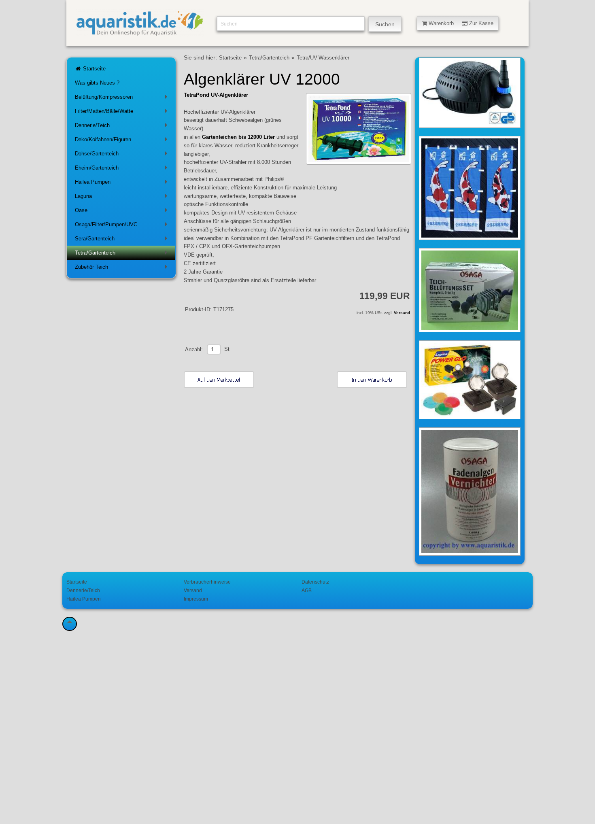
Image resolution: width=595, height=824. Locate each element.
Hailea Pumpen (122, 183)
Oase (122, 212)
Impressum (196, 598)
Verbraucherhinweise (207, 581)
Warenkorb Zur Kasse (460, 23)
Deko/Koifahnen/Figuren (122, 141)
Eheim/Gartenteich (122, 169)
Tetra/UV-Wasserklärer (323, 58)
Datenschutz (315, 581)
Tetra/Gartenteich (122, 254)
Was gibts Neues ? (97, 83)
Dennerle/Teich (122, 127)
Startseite (93, 69)
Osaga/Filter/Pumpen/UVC (122, 226)
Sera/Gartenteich (122, 240)
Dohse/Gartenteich (122, 155)
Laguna (122, 197)
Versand (402, 312)
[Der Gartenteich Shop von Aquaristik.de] (140, 33)
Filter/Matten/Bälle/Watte (122, 112)
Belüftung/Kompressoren (122, 98)
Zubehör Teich (122, 268)
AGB (307, 590)
